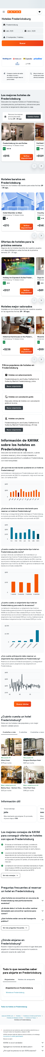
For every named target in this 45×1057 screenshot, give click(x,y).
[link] (14, 386)
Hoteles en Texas (30, 1018)
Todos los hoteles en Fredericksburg (14, 1007)
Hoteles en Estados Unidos (15, 1018)
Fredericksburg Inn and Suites (15, 143)
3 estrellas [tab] (23, 732)
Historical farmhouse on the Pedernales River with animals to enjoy (18, 337)
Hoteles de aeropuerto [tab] (26, 979)
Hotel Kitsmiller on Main (12, 213)
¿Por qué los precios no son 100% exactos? (19, 1050)
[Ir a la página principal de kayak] (14, 11)
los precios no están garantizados (13, 1036)
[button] (3, 11)
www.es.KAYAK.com (7, 1016)
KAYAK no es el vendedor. (13, 1043)
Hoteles (18, 1016)
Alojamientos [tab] (10, 979)
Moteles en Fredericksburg (15, 992)
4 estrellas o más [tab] (9, 732)
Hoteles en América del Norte (32, 1016)
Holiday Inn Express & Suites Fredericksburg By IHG (18, 277)
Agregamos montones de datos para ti (17, 1047)
